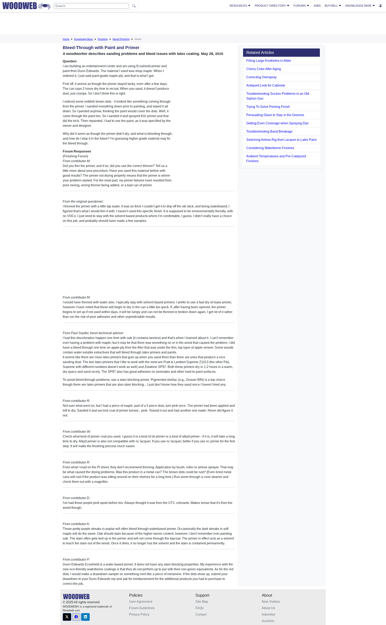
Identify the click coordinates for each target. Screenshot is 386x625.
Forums (300, 5)
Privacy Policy (139, 614)
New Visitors (271, 601)
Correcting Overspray (261, 77)
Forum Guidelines (142, 608)
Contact (200, 614)
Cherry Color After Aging (263, 69)
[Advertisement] (193, 24)
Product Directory (271, 5)
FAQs (199, 608)
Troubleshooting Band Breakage (269, 131)
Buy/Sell (332, 5)
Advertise (268, 614)
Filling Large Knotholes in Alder (268, 60)
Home (66, 39)
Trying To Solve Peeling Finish (268, 106)
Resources (239, 5)
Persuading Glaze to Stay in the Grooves (275, 115)
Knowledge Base (358, 5)
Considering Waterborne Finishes (270, 148)
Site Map (201, 601)
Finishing (103, 39)
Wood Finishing (121, 39)
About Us (268, 608)
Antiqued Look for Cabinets (265, 85)
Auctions (268, 621)
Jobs (317, 5)
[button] (67, 617)
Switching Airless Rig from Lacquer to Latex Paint (281, 139)
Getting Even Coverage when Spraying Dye (277, 123)
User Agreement (140, 601)
